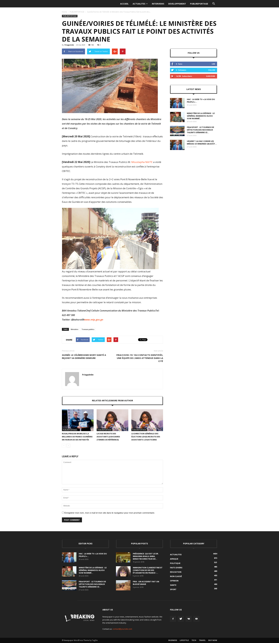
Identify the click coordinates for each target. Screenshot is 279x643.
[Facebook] (173, 619)
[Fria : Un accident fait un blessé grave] (123, 585)
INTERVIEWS (158, 3)
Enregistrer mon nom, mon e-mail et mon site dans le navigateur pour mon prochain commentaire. (109, 513)
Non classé (176, 576)
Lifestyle (184, 640)
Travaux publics (88, 329)
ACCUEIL (124, 3)
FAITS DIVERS (176, 567)
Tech (194, 640)
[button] (213, 3)
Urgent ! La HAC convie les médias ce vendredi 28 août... (202, 142)
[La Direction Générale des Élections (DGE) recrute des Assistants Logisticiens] (147, 420)
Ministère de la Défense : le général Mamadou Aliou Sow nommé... (201, 116)
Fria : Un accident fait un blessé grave (146, 582)
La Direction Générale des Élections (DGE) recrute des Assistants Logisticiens (145, 436)
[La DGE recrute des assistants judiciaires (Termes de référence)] (112, 420)
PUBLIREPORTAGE (199, 3)
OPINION (174, 580)
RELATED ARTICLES (101, 400)
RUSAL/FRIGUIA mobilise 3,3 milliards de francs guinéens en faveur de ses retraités (77, 436)
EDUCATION (175, 572)
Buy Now (212, 640)
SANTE (173, 585)
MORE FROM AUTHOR (122, 400)
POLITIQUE (175, 563)
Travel (202, 640)
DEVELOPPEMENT (177, 3)
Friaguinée (69, 45)
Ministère (74, 329)
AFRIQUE (174, 559)
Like (213, 64)
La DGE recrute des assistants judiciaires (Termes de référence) (108, 436)
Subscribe (210, 76)
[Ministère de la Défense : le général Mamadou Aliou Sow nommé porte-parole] (177, 117)
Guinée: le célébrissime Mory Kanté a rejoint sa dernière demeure (84, 356)
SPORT (173, 589)
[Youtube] (196, 619)
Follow (211, 70)
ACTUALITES (139, 3)
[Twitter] (181, 619)
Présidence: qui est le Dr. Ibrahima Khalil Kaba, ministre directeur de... (146, 556)
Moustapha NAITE (142, 162)
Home (64, 12)
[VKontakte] (189, 619)
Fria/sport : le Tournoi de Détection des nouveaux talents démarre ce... (200, 130)
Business (172, 640)
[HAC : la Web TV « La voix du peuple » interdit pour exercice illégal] (177, 103)
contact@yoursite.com (122, 629)
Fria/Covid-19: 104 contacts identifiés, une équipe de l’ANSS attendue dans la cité (139, 357)
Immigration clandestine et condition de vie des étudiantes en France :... (147, 570)
